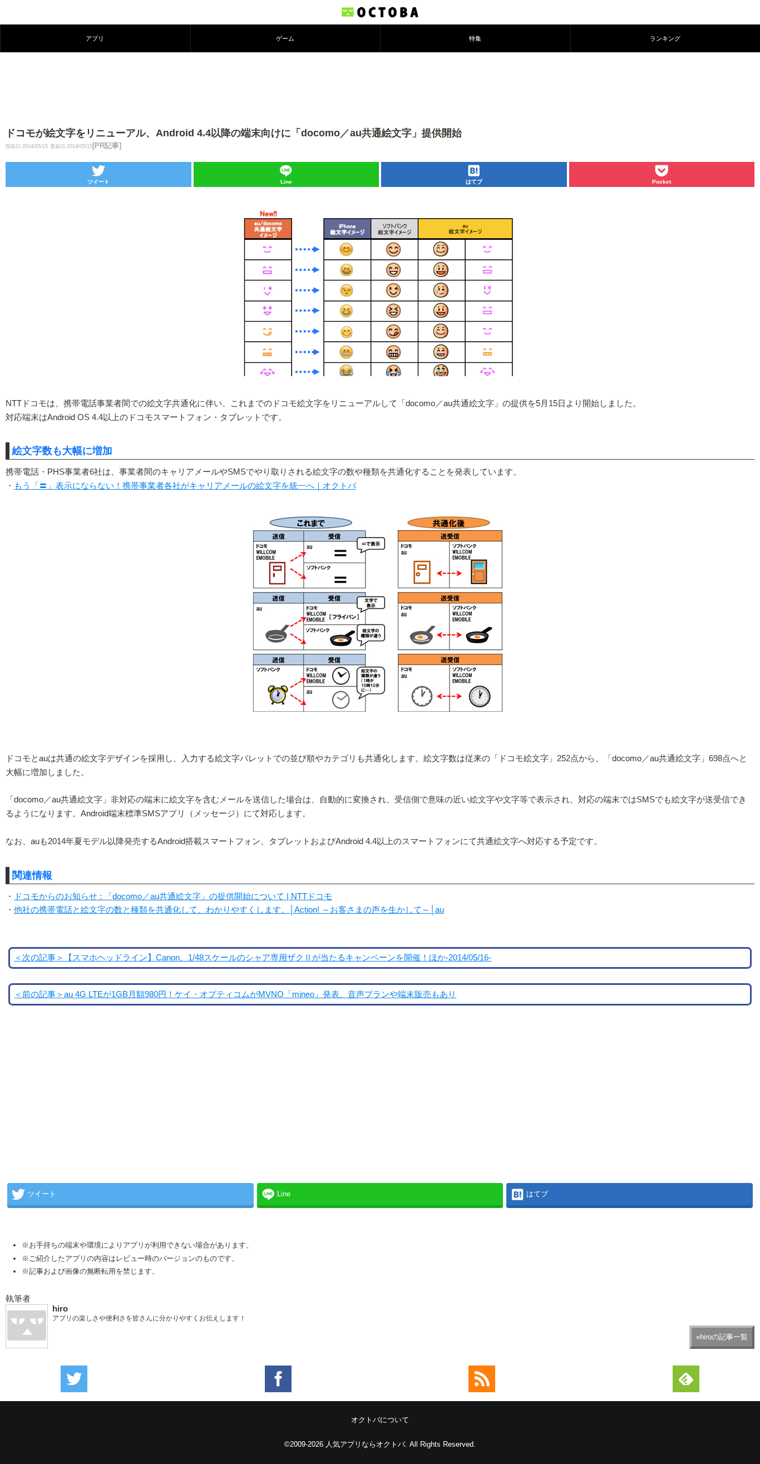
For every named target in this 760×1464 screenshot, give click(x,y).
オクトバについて (380, 1420)
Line (286, 182)
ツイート (98, 182)
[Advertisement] (380, 88)
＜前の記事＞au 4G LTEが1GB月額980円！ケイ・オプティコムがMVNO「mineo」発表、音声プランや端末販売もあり (235, 994)
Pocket (661, 182)
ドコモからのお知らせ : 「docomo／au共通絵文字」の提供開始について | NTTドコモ (173, 896)
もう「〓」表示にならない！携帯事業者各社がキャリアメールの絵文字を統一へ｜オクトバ (185, 485)
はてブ (474, 182)
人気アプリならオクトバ (365, 1444)
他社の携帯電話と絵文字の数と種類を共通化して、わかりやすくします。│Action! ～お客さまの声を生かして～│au (229, 909)
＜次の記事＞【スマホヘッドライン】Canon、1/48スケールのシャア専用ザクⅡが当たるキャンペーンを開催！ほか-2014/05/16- (252, 957)
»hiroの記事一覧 (722, 1337)
